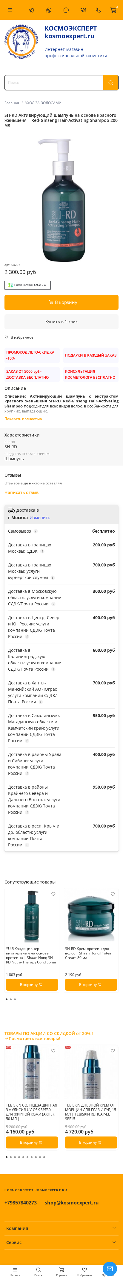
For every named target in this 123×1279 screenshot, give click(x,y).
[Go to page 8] (36, 1157)
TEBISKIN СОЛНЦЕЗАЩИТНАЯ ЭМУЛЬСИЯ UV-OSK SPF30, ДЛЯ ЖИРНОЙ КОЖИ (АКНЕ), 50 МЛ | (31, 1111)
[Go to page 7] (32, 1157)
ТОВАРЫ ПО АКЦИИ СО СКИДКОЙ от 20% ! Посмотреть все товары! (48, 1036)
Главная (11, 102)
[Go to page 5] (23, 1157)
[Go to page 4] (19, 1157)
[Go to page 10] (44, 1157)
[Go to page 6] (27, 1157)
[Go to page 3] (15, 999)
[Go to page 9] (40, 1157)
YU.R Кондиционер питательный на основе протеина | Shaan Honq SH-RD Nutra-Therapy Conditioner (31, 955)
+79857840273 (20, 1202)
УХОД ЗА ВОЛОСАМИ (43, 102)
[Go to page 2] (11, 999)
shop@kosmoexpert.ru (72, 1202)
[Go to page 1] (6, 999)
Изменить (40, 517)
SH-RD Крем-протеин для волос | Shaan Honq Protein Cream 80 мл (88, 953)
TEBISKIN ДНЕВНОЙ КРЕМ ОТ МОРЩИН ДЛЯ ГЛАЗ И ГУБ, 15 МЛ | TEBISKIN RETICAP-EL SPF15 (90, 1111)
